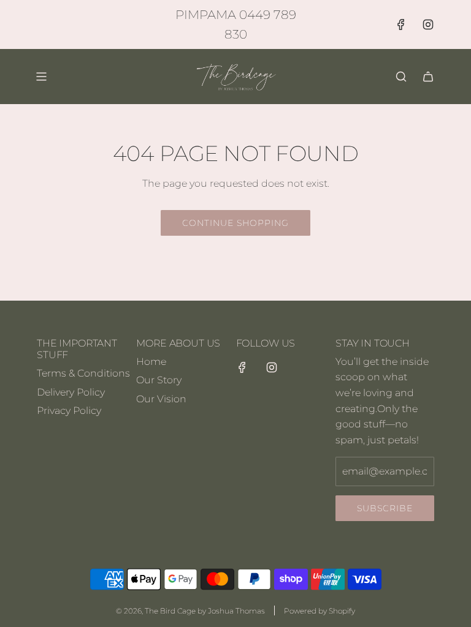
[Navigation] (41, 76)
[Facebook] (401, 24)
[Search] (401, 76)
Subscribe (385, 508)
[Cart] (428, 76)
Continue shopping (235, 222)
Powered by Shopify (319, 610)
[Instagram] (428, 24)
